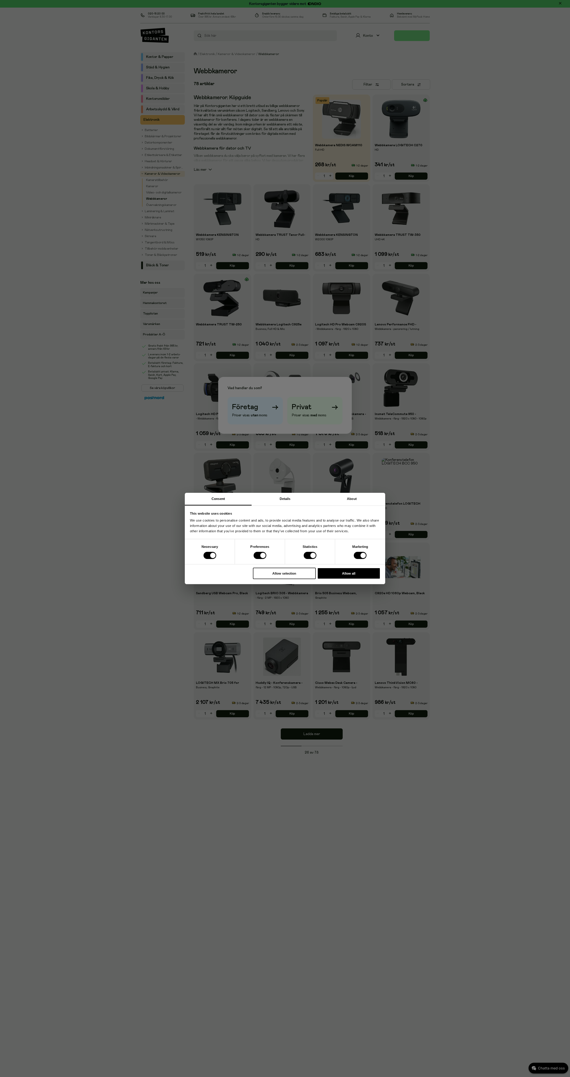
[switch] (260, 556)
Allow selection (284, 573)
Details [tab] (285, 499)
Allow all (348, 573)
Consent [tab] (218, 499)
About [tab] (352, 499)
